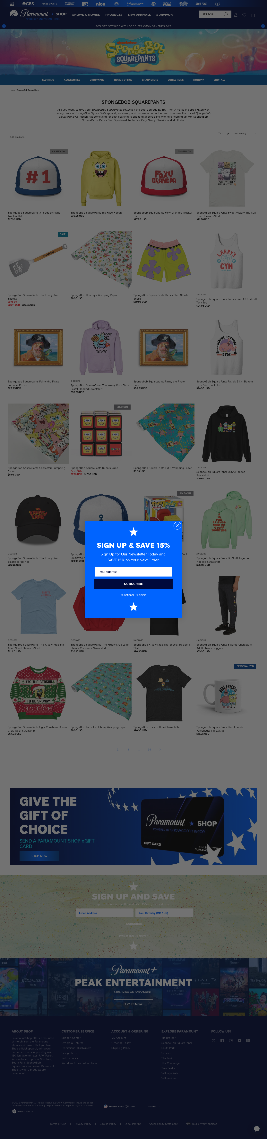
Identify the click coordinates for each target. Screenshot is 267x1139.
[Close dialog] (177, 525)
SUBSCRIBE (133, 584)
